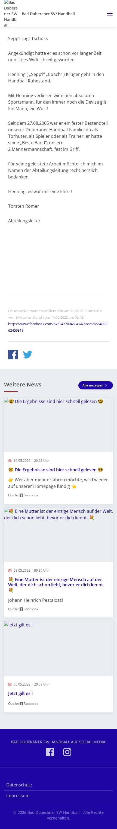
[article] (58, 451)
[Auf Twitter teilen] (27, 355)
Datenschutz (19, 785)
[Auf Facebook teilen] (13, 355)
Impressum (18, 796)
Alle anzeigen (93, 385)
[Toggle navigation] (107, 13)
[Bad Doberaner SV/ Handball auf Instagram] (67, 752)
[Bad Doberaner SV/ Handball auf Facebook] (50, 752)
